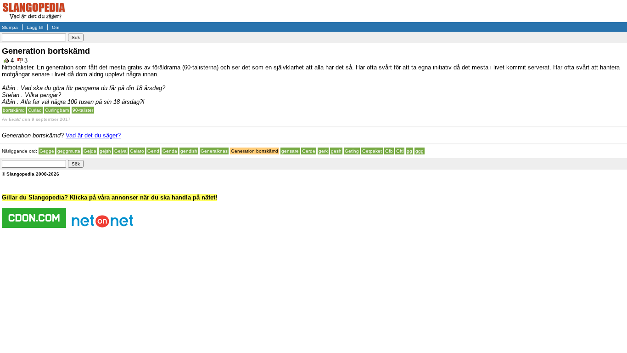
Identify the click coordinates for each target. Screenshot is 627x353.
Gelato (137, 151)
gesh (336, 151)
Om (55, 27)
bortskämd (14, 110)
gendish (188, 151)
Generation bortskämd (254, 151)
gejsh (105, 151)
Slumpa (10, 27)
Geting (352, 151)
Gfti (399, 151)
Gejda (90, 151)
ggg (419, 151)
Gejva (120, 151)
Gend (153, 151)
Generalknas (214, 151)
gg (409, 151)
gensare (290, 151)
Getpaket (372, 151)
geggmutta (68, 151)
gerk (323, 151)
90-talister (83, 110)
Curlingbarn (57, 110)
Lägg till (35, 27)
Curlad (35, 110)
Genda (169, 151)
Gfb (389, 151)
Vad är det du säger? (93, 135)
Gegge (46, 151)
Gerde (308, 151)
